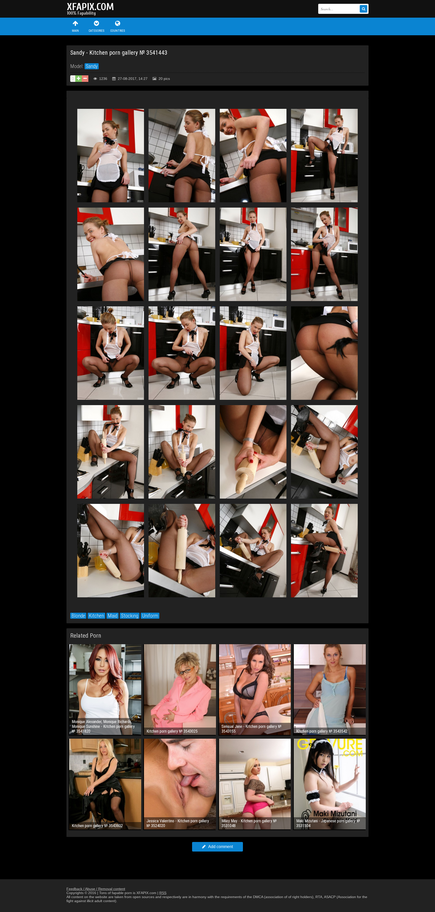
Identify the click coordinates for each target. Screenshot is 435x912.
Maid (112, 616)
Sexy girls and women (91, 9)
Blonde (78, 616)
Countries (117, 30)
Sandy (91, 66)
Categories (96, 30)
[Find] (363, 9)
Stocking (129, 616)
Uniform (150, 616)
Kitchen (96, 616)
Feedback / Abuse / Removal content (95, 889)
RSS (162, 893)
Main (75, 30)
